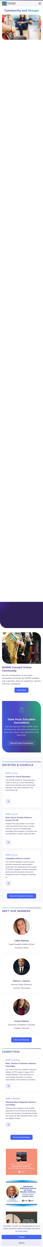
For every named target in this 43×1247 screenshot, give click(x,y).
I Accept (21, 1237)
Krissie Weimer (21, 1021)
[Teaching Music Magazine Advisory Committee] (8, 1124)
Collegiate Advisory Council (18, 858)
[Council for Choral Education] (8, 801)
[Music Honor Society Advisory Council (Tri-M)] (8, 842)
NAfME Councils (12, 773)
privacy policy (23, 1231)
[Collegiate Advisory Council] (8, 883)
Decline (21, 1243)
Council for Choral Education (18, 776)
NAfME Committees (13, 1060)
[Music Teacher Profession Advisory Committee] (8, 1085)
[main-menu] (39, 4)
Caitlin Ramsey (21, 940)
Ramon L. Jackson (21, 980)
